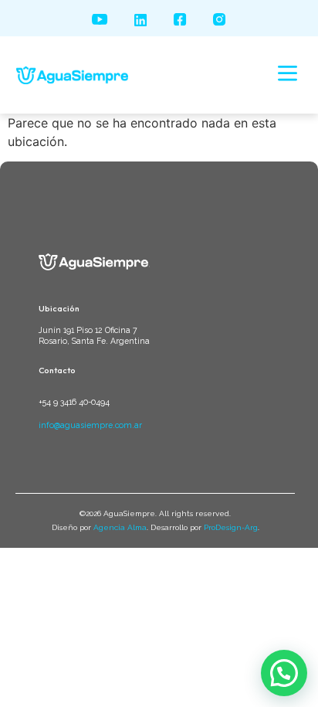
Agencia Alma (120, 527)
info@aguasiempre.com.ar (90, 425)
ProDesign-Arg (231, 527)
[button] (288, 75)
